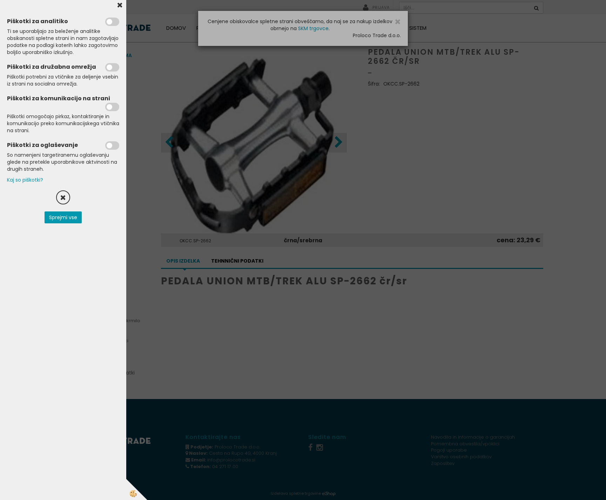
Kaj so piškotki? (25, 179)
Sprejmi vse (63, 217)
